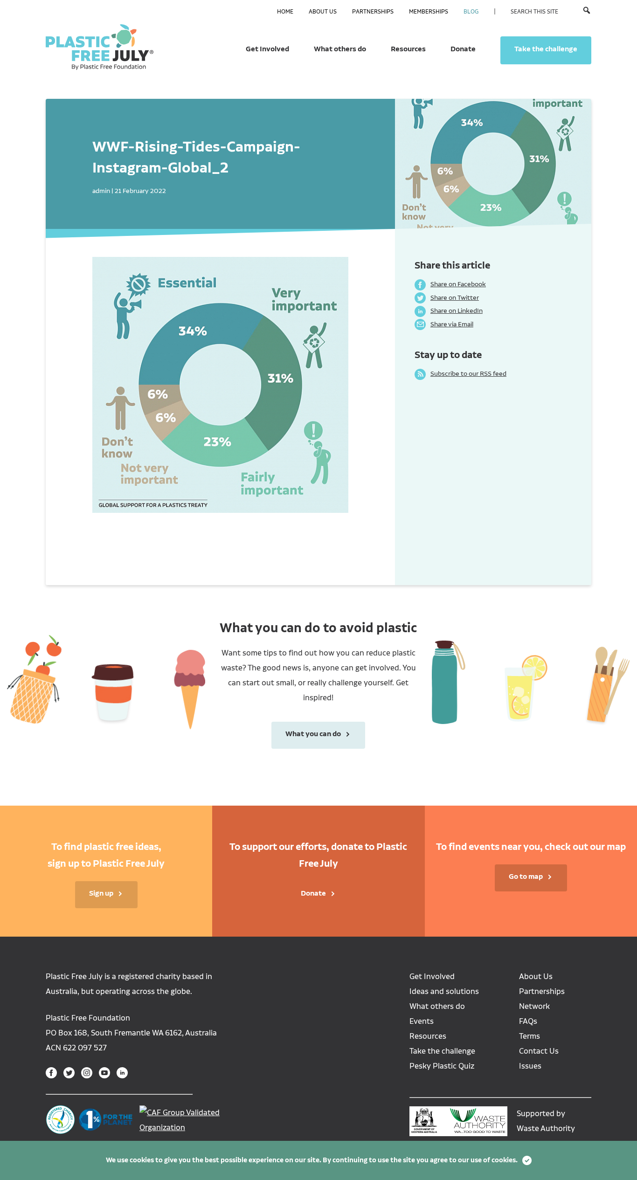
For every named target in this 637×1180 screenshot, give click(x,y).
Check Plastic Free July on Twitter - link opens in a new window (69, 1072)
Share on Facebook (450, 284)
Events (421, 1021)
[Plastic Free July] (99, 46)
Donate (463, 49)
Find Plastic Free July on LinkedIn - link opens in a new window (122, 1072)
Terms (529, 1036)
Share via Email (444, 324)
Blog (471, 11)
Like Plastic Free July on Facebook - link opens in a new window (51, 1072)
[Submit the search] (586, 11)
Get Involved (267, 49)
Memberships (428, 11)
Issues (530, 1066)
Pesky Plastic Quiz (441, 1066)
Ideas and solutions (444, 991)
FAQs (528, 1021)
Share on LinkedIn (449, 310)
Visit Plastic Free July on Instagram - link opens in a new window (86, 1072)
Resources (408, 49)
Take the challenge (545, 49)
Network (534, 1006)
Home (285, 11)
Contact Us (539, 1051)
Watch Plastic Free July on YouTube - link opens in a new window (104, 1072)
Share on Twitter (447, 297)
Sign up (101, 893)
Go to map (526, 876)
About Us (323, 11)
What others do (340, 49)
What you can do (306, 734)
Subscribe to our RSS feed (460, 373)
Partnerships (373, 11)
